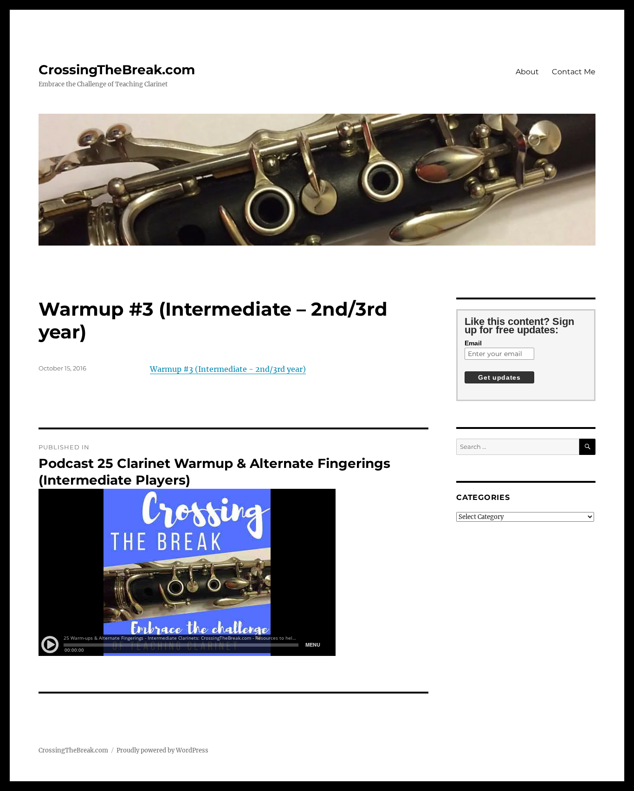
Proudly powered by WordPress (162, 750)
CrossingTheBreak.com (117, 70)
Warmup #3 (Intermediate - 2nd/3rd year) (228, 369)
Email (473, 343)
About (527, 71)
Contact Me (573, 71)
